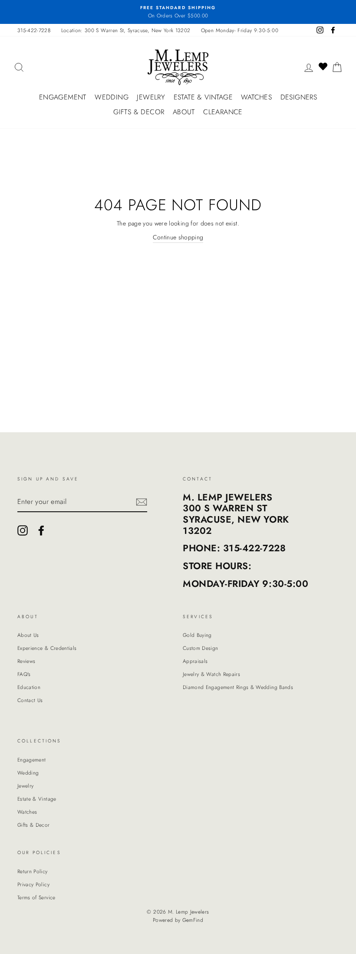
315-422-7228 (33, 30)
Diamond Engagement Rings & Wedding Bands (238, 687)
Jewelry (151, 97)
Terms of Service (36, 897)
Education (28, 687)
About (184, 112)
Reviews (26, 661)
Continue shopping (178, 237)
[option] (178, 12)
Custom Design (200, 648)
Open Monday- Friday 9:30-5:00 (239, 30)
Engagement (62, 97)
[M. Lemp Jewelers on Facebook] (41, 530)
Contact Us (30, 700)
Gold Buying (197, 635)
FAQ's (24, 674)
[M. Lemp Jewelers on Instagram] (22, 530)
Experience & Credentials (46, 648)
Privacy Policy (33, 884)
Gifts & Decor (138, 112)
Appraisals (195, 661)
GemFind (192, 920)
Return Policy (32, 871)
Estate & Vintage (203, 97)
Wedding (112, 97)
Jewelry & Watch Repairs (211, 674)
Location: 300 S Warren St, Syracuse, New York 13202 (126, 30)
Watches (256, 97)
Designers (298, 97)
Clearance (223, 112)
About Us (28, 635)
